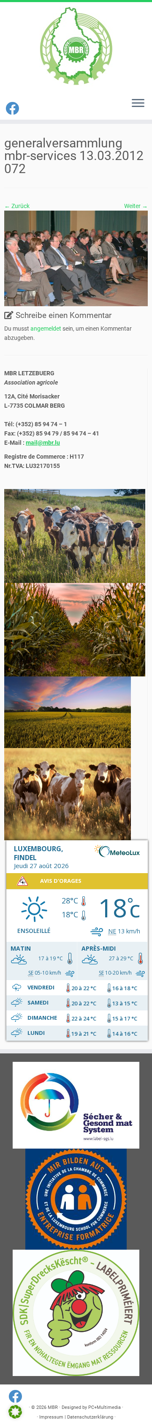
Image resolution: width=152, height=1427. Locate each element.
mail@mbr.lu (43, 442)
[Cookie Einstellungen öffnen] (15, 1416)
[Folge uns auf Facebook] (13, 109)
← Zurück (17, 206)
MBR (53, 1407)
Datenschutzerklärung (90, 1417)
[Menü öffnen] (138, 103)
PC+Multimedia (104, 1407)
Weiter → (136, 206)
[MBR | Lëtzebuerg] (76, 46)
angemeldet (45, 328)
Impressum (51, 1417)
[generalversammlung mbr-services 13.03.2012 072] (76, 257)
